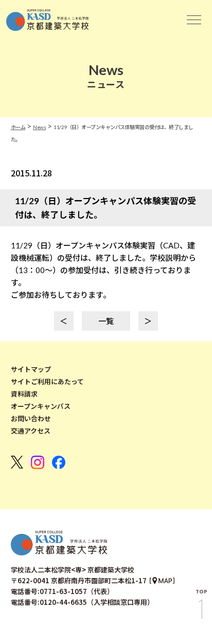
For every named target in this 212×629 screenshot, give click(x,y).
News (39, 127)
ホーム (18, 127)
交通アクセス (30, 431)
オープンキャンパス (40, 406)
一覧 (106, 321)
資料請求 (24, 394)
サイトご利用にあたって (47, 382)
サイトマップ (31, 369)
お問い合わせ (31, 419)
